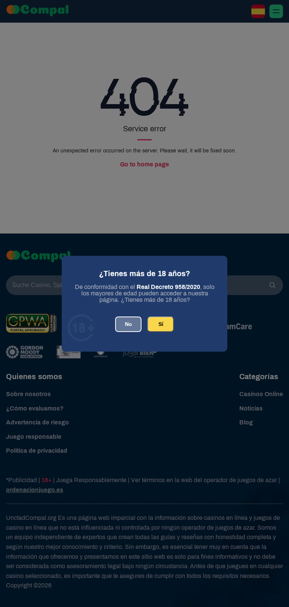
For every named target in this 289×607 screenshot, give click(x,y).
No (128, 324)
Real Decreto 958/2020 (168, 287)
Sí (160, 324)
